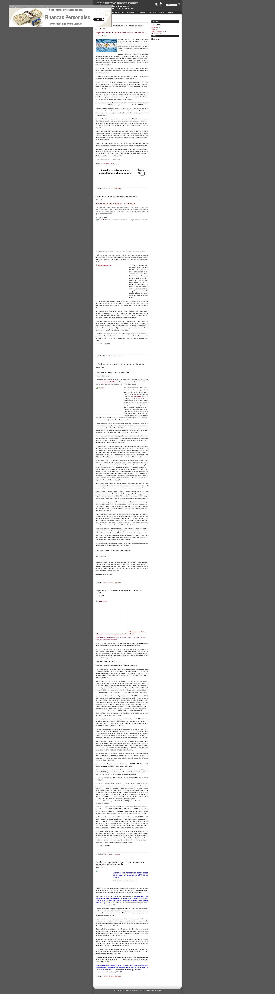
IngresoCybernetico (157, 31)
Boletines (162, 12)
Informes (154, 29)
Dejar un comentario (115, 188)
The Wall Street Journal (107, 163)
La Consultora (141, 12)
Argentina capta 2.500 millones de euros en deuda (120, 25)
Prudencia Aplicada (118, 12)
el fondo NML (136, 396)
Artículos (152, 12)
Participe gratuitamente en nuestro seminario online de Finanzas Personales (30, 6)
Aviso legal (158, 990)
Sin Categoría (155, 33)
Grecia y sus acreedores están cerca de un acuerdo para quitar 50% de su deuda (120, 863)
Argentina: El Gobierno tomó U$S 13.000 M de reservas (118, 591)
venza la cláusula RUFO (108, 382)
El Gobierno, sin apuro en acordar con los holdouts (120, 364)
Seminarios (130, 12)
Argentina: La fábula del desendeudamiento (116, 196)
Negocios (171, 12)
